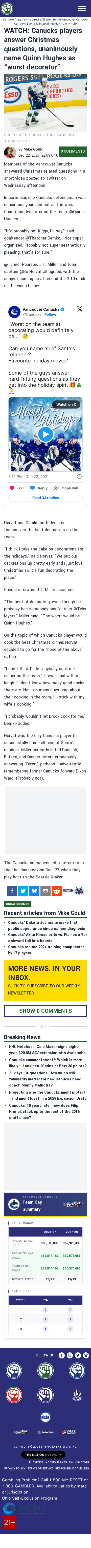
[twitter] (23, 891)
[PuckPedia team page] (79, 891)
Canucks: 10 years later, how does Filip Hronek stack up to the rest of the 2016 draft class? (44, 1111)
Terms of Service (40, 1468)
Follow (50, 314)
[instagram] (70, 1355)
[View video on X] (45, 434)
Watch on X (66, 404)
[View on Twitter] (80, 312)
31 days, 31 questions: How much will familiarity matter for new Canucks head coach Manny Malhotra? (45, 1079)
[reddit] (57, 891)
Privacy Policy (15, 1468)
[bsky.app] (34, 891)
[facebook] (12, 891)
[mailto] (45, 891)
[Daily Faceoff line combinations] (68, 891)
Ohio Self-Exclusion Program (29, 1498)
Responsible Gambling (72, 1468)
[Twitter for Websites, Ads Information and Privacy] (79, 476)
